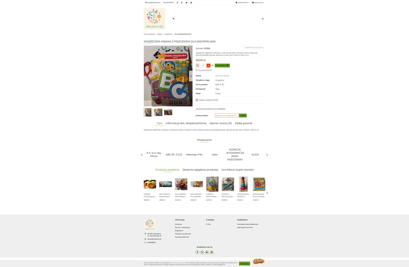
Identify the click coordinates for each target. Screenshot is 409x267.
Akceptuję (244, 264)
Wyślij (243, 115)
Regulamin (179, 231)
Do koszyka (220, 65)
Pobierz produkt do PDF (208, 100)
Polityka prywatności (183, 234)
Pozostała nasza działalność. (247, 224)
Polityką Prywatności (178, 262)
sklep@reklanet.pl (154, 239)
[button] (257, 2)
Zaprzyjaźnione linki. (245, 227)
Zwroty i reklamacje (182, 227)
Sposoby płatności (182, 237)
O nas (208, 224)
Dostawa (178, 224)
